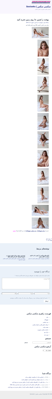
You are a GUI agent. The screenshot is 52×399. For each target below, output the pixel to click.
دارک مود (46, 332)
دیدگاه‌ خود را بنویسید (44, 22)
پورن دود (46, 335)
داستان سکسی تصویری (43, 329)
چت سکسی (45, 322)
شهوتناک (46, 319)
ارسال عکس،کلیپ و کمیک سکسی (40, 324)
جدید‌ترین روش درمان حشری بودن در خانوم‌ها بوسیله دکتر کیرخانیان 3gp (15, 256)
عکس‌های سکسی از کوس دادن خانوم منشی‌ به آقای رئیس (39, 256)
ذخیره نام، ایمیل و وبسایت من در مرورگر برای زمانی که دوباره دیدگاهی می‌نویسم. (29, 298)
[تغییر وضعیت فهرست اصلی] (48, 12)
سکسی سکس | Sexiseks (38, 6)
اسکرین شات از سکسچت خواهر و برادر (34, 377)
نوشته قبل (49, 239)
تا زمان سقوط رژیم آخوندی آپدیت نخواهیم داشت (32, 379)
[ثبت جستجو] (30, 342)
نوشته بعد (49, 240)
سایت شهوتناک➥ (41, 231)
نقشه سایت (45, 327)
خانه (47, 317)
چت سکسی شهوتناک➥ (31, 231)
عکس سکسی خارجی (36, 258)
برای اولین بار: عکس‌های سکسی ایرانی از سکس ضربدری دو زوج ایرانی (28, 382)
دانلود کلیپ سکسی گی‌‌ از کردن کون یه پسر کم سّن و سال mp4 (25, 384)
